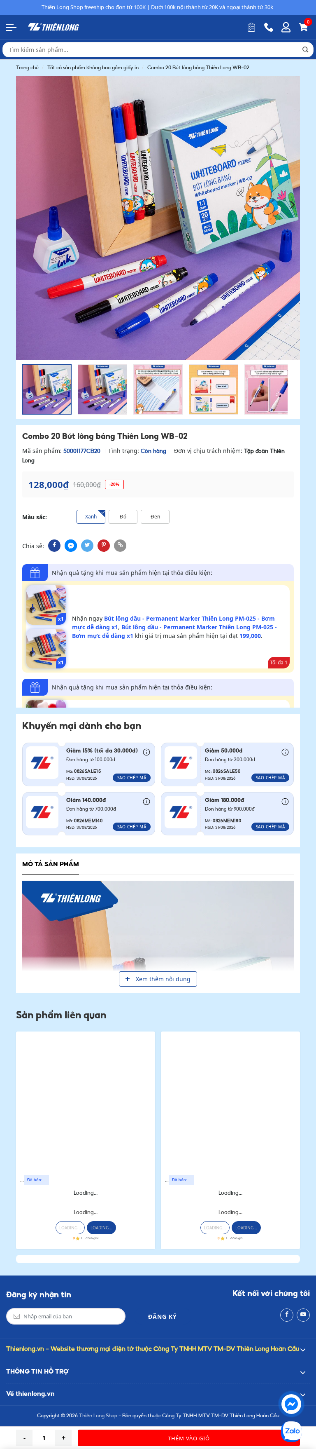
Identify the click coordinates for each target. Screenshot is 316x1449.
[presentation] (23, 204)
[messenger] (71, 545)
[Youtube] (303, 1315)
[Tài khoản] (286, 27)
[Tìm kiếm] (305, 49)
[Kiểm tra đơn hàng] (251, 27)
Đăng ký (162, 1316)
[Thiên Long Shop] (53, 27)
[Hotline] (268, 27)
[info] (146, 751)
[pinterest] (104, 545)
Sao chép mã (131, 778)
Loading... (86, 1193)
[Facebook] (286, 1315)
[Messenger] (291, 1404)
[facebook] (54, 545)
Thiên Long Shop (98, 1416)
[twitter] (87, 545)
